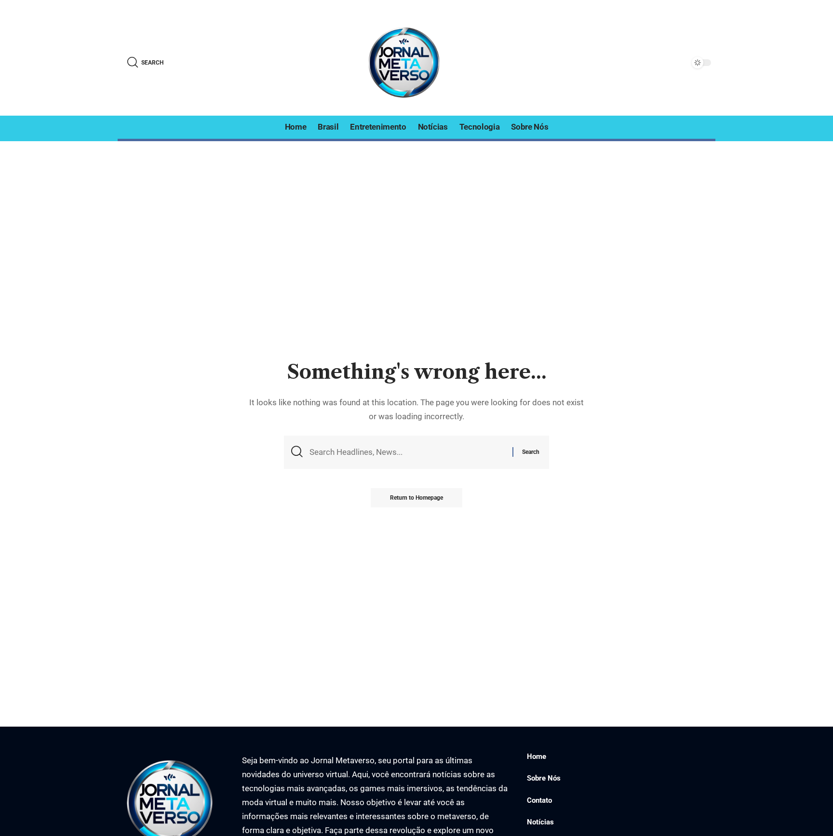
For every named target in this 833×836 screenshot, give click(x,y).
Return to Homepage (416, 497)
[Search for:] (407, 452)
